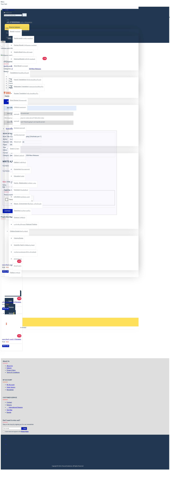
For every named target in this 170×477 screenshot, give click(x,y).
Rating (4, 185)
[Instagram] (7, 449)
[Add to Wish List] (3, 274)
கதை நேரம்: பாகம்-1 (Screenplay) (12, 339)
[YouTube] (7, 454)
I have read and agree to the (17, 431)
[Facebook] (7, 440)
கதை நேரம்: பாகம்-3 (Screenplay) (12, 302)
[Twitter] (7, 444)
